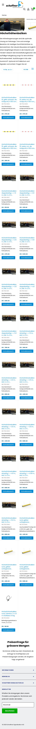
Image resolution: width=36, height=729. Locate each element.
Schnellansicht (8, 117)
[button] (32, 69)
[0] (32, 9)
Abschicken (9, 711)
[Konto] (28, 9)
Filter (26, 69)
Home (4, 15)
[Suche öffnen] (24, 9)
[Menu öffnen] (3, 4)
